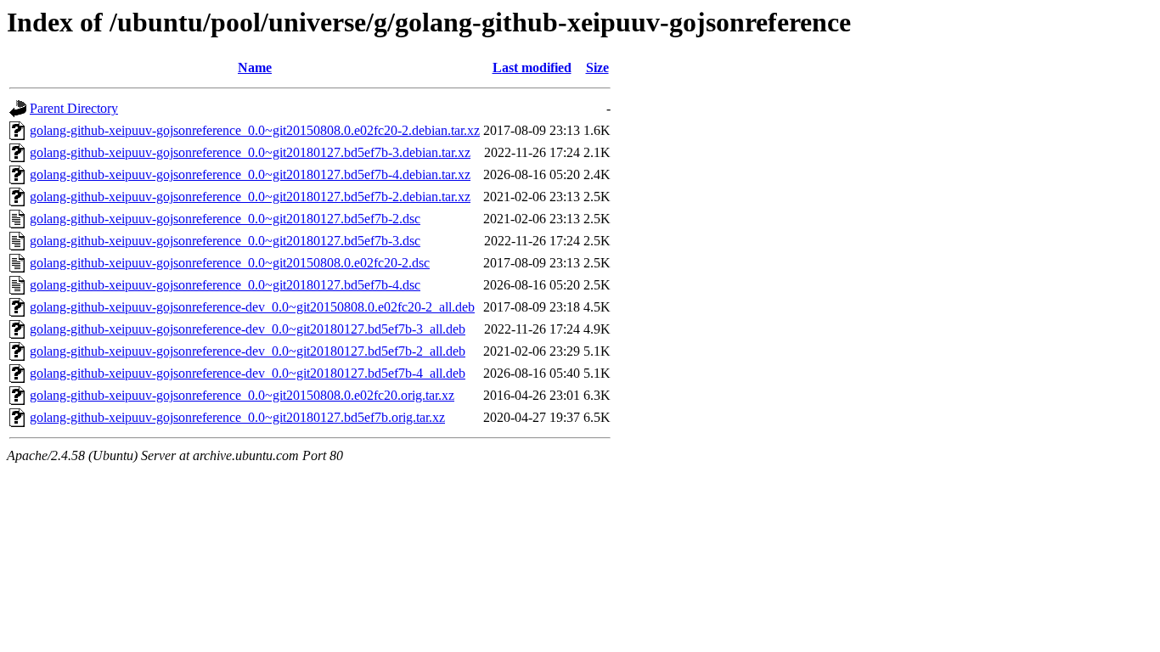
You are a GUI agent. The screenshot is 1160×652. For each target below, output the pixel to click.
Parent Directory (74, 108)
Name (255, 67)
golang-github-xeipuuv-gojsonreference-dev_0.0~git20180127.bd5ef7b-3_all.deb (247, 329)
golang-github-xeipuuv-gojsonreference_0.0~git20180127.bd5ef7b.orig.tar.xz (237, 417)
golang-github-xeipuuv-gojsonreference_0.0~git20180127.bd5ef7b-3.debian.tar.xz (250, 152)
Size (597, 67)
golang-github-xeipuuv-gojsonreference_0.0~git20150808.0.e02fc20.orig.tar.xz (242, 395)
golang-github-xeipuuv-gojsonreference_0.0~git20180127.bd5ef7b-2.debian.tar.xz (250, 196)
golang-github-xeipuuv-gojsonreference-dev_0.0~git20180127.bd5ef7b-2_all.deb (247, 351)
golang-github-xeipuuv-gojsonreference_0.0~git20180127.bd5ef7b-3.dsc (225, 240)
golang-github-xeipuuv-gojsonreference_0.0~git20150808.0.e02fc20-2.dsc (230, 263)
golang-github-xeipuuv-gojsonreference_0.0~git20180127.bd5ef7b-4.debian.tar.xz (250, 174)
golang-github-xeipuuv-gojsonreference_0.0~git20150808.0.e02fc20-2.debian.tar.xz (255, 130)
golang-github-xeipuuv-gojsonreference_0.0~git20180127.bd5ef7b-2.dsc (225, 218)
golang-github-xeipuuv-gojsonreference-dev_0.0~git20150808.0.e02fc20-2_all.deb (252, 307)
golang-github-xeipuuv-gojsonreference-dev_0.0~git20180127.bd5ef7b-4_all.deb (247, 373)
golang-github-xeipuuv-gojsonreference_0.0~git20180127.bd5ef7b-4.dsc (225, 285)
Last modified (532, 67)
